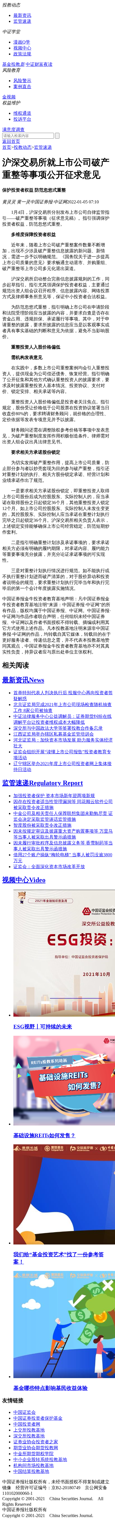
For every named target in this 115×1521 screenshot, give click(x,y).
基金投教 (13, 64)
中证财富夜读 (39, 64)
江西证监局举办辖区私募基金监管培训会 (53, 734)
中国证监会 (24, 1412)
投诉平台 (22, 119)
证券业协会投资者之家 (35, 1441)
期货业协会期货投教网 (35, 1447)
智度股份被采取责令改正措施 (42, 825)
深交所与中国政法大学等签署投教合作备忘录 (58, 728)
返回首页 (11, 141)
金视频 (9, 97)
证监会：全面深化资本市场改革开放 (49, 866)
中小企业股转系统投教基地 (40, 1459)
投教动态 (23, 147)
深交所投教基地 (29, 1436)
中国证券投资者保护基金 (38, 1418)
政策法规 (22, 53)
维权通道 (22, 113)
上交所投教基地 (29, 1430)
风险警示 (22, 80)
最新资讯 (22, 15)
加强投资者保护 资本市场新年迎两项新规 (54, 795)
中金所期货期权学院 (33, 1453)
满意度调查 (13, 129)
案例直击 (22, 86)
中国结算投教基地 (31, 1471)
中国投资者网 (26, 1424)
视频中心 (22, 48)
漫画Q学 (21, 42)
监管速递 (22, 21)
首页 (6, 147)
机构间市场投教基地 (33, 1465)
